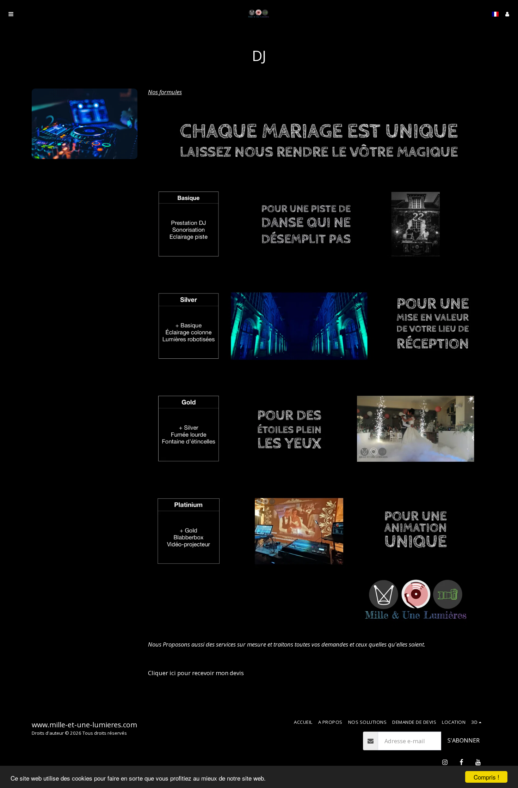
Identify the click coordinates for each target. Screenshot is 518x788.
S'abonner (464, 740)
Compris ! (486, 776)
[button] (11, 14)
